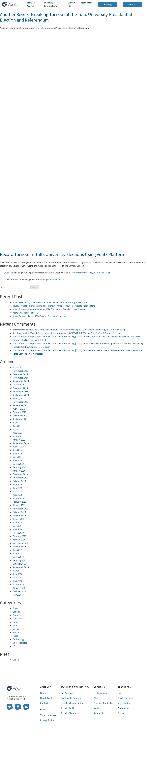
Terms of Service (48, 715)
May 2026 (17, 367)
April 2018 (17, 529)
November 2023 (20, 391)
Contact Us (45, 703)
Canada (16, 611)
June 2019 (17, 487)
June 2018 (17, 522)
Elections (17, 618)
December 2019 (20, 474)
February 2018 (19, 536)
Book (15, 608)
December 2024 (20, 374)
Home (43, 692)
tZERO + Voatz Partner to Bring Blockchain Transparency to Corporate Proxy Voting (54, 305)
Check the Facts (125, 698)
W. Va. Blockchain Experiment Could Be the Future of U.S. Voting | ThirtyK (48, 336)
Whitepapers (124, 708)
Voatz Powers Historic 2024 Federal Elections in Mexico (39, 316)
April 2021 (17, 432)
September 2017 (21, 546)
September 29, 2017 (57, 279)
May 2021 (17, 429)
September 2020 (21, 443)
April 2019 (17, 494)
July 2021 (17, 425)
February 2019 (19, 501)
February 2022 (19, 412)
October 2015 (19, 591)
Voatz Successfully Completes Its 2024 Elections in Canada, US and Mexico (49, 309)
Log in (16, 659)
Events (16, 622)
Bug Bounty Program (71, 698)
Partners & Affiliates (103, 703)
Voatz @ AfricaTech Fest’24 (26, 312)
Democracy (18, 615)
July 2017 (17, 550)
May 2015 (17, 594)
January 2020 (19, 470)
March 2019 (18, 498)
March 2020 (18, 463)
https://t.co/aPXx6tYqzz (98, 272)
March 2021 (18, 436)
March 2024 (18, 384)
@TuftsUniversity (76, 272)
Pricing (108, 4)
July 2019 (17, 484)
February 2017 (19, 560)
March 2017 (18, 556)
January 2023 (19, 398)
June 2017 (17, 553)
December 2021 (20, 415)
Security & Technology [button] (50, 4)
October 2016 (19, 563)
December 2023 (20, 388)
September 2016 (21, 567)
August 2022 (19, 408)
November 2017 (20, 543)
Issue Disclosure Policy (72, 703)
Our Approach (67, 692)
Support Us (99, 713)
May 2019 (17, 491)
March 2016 (18, 584)
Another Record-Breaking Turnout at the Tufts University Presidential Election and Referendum (66, 17)
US (14, 646)
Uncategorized (20, 642)
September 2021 (21, 419)
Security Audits (68, 708)
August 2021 (19, 422)
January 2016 (19, 587)
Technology (18, 639)
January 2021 (19, 439)
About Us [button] (71, 4)
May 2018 (17, 525)
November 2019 (20, 477)
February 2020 (19, 467)
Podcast (17, 632)
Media (15, 625)
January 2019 (19, 505)
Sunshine (17, 333)
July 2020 (17, 450)
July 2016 (17, 570)
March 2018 (18, 532)
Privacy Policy (47, 720)
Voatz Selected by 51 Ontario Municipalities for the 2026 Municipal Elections (50, 302)
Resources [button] (87, 2)
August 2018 (19, 518)
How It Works (31, 4)
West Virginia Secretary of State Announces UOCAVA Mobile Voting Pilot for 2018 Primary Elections (73, 333)
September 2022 (21, 405)
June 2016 (17, 574)
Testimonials (100, 692)
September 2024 (21, 381)
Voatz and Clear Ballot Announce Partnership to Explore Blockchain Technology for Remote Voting (76, 329)
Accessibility (124, 703)
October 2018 (19, 512)
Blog (96, 698)
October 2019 (19, 481)
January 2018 (19, 539)
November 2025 (20, 370)
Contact (132, 4)
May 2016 (17, 577)
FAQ (119, 692)
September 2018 (21, 515)
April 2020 (17, 460)
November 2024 (20, 377)
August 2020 (19, 446)
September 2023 (21, 394)
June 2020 (17, 453)
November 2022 (20, 401)
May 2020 (17, 456)
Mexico (16, 628)
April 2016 (17, 581)
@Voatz (8, 272)
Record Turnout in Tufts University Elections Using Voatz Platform (62, 254)
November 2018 (20, 508)
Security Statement (70, 713)
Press (15, 635)
